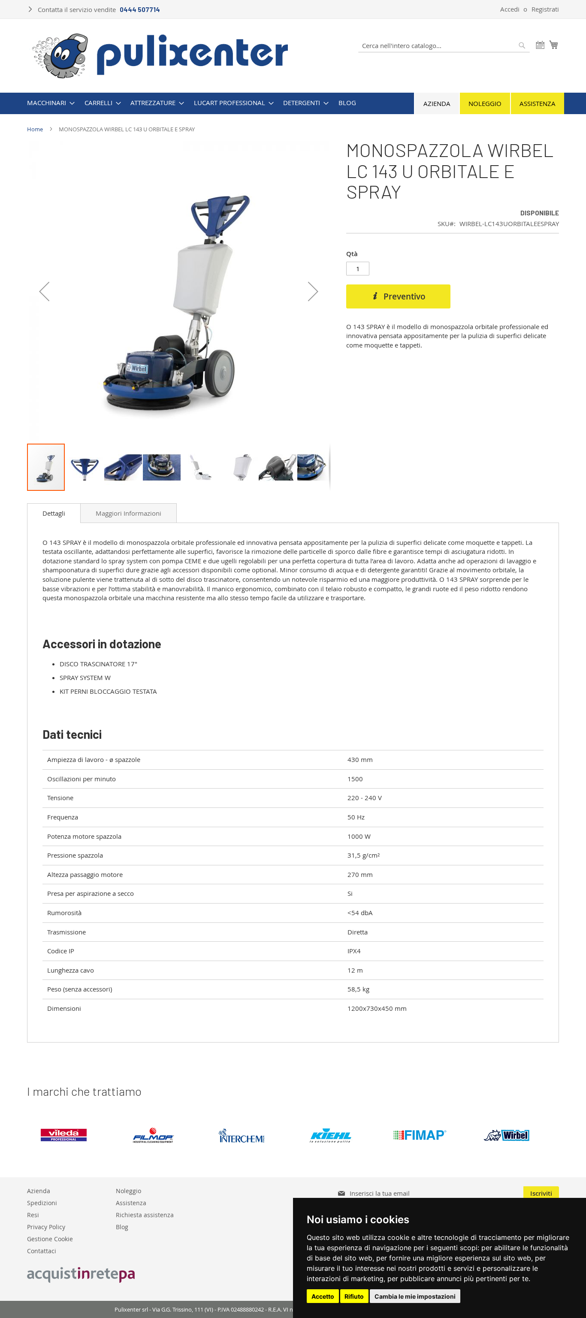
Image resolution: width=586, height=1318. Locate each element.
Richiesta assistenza (145, 1214)
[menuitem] (48, 103)
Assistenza (538, 103)
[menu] (293, 103)
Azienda (436, 103)
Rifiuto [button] (354, 1296)
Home (35, 129)
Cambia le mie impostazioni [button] (415, 1296)
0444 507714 (140, 9)
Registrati (545, 9)
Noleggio (484, 103)
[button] (44, 291)
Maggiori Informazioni (128, 513)
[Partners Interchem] (249, 1135)
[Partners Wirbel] (515, 1135)
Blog (122, 1226)
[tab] (54, 513)
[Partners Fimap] (426, 1135)
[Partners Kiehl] (337, 1135)
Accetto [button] (322, 1296)
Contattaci (41, 1250)
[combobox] (444, 45)
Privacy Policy (46, 1226)
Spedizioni (42, 1202)
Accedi (510, 9)
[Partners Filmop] (160, 1135)
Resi (33, 1214)
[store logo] (160, 55)
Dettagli (53, 513)
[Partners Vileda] (71, 1135)
